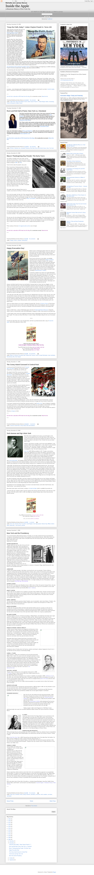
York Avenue (18, 525)
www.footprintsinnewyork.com (66, 80)
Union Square (18, 356)
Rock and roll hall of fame (40, 148)
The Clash (51, 148)
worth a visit (39, 403)
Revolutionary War (10, 356)
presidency (33, 794)
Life (24, 225)
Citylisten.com (17, 148)
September (11, 859)
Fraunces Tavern (44, 303)
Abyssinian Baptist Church (12, 32)
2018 (9, 820)
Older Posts (53, 801)
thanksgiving (24, 240)
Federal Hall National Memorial (41, 309)
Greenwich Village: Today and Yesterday (71, 95)
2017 (9, 822)
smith (41, 794)
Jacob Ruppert (29, 523)
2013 (9, 830)
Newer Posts (10, 801)
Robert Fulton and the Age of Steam (74, 153)
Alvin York (26, 451)
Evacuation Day (22, 355)
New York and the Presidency (18, 533)
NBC (16, 162)
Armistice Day (18, 523)
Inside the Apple (50, 89)
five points (23, 523)
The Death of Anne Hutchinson (73, 161)
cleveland (23, 148)
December (11, 841)
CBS (21, 162)
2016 (9, 824)
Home (31, 801)
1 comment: (32, 522)
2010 (9, 835)
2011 (9, 833)
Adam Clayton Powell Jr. (33, 101)
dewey (24, 794)
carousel (12, 425)
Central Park (17, 425)
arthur (11, 794)
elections (28, 794)
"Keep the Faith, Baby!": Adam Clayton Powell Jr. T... (20, 844)
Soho (48, 148)
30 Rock (12, 148)
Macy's (15, 240)
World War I (12, 525)
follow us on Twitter (35, 518)
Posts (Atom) (34, 805)
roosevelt (38, 794)
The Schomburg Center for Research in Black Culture (18, 66)
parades (19, 240)
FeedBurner (49, 19)
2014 (9, 828)
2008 (9, 839)
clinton (21, 794)
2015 (9, 826)
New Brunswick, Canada (40, 270)
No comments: (33, 100)
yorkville (23, 525)
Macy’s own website (31, 198)
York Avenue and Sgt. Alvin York (19, 433)
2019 (9, 819)
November (11, 842)
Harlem (46, 101)
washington (9, 796)
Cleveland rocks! (44, 126)
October (11, 858)
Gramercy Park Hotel (30, 148)
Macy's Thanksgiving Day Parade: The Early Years (26, 156)
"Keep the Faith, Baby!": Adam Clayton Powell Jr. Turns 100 (29, 27)
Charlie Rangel (42, 101)
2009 (9, 837)
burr (14, 794)
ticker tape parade (13, 460)
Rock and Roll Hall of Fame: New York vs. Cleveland (26, 111)
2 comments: (33, 424)
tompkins (45, 794)
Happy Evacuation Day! (15, 248)
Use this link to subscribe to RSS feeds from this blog (18, 96)
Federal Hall (28, 355)
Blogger (54, 872)
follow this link (45, 96)
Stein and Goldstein (30, 425)
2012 (9, 831)
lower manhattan (51, 355)
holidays (12, 240)
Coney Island (23, 425)
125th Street (12, 101)
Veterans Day (44, 523)
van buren (50, 794)
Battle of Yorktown (50, 259)
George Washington (43, 355)
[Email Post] (38, 100)
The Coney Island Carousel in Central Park (23, 364)
